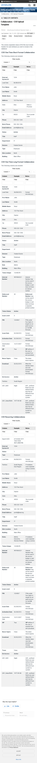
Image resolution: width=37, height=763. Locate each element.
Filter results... (16, 59)
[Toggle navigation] (34, 5)
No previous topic (10, 715)
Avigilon (4, 36)
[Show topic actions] (34, 25)
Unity (10, 36)
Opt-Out (18, 755)
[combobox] (18, 30)
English (31, 33)
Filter (3, 70)
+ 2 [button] (3, 39)
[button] (18, 18)
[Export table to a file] (34, 62)
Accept (18, 751)
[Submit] (29, 62)
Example (16, 67)
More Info (18, 759)
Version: (3, 30)
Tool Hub (32, 1)
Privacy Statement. (14, 747)
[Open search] (29, 5)
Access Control (18, 36)
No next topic (23, 715)
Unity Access (28, 36)
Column (6, 62)
